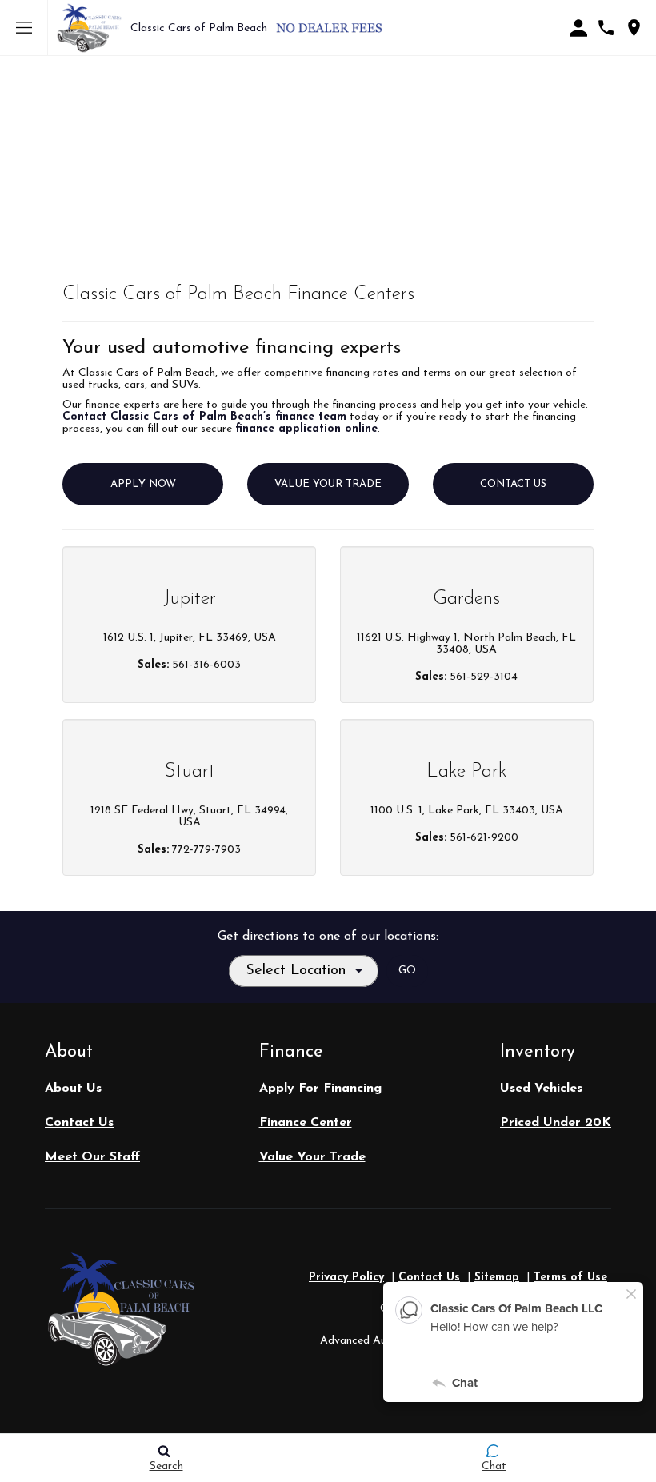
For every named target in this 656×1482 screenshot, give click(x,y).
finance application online (306, 429)
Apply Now (143, 484)
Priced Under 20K (555, 1122)
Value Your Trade (328, 484)
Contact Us (513, 484)
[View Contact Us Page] (606, 28)
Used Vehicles (541, 1088)
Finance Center (305, 1122)
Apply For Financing (320, 1088)
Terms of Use (570, 1278)
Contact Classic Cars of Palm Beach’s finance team (204, 417)
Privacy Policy (346, 1278)
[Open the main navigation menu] (24, 28)
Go (407, 970)
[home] (89, 28)
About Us (73, 1088)
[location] (634, 28)
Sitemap (496, 1278)
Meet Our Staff (92, 1157)
